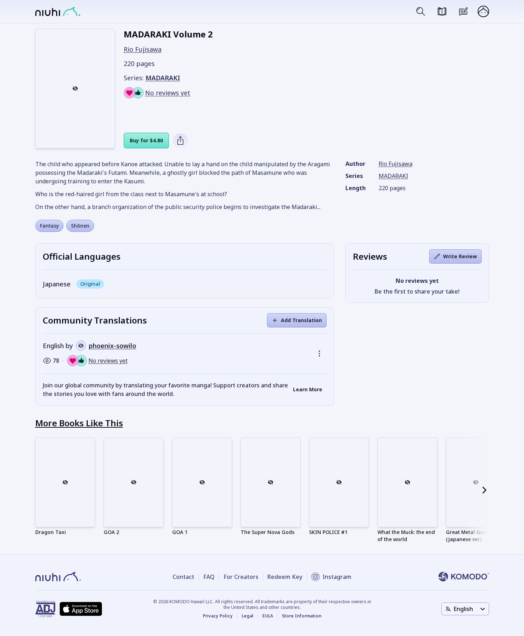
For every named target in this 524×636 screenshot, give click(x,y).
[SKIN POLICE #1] (339, 482)
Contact (183, 577)
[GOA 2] (134, 482)
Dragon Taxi (50, 532)
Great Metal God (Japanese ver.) (466, 536)
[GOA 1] (202, 482)
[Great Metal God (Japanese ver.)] (476, 482)
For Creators (241, 577)
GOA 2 (111, 532)
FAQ (209, 577)
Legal (247, 616)
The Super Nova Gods (267, 532)
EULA (267, 616)
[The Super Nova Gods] (270, 482)
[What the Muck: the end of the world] (407, 482)
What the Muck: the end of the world (406, 536)
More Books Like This (79, 423)
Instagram (337, 577)
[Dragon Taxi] (65, 482)
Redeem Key (284, 577)
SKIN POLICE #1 (328, 532)
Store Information (302, 616)
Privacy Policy (218, 616)
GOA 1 (179, 532)
